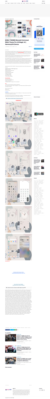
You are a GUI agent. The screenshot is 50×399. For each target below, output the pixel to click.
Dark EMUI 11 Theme (36, 185)
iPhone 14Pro (37, 140)
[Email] (31, 46)
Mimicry (38, 205)
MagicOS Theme (36, 142)
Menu (6, 1)
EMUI (37, 129)
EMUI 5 (35, 131)
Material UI (35, 205)
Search (43, 1)
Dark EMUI (27, 3)
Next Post (30, 385)
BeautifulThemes (41, 121)
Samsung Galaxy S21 (36, 209)
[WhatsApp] (14, 329)
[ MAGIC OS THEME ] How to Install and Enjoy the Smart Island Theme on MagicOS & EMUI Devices (24, 359)
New (38, 206)
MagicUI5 (39, 143)
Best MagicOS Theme (41, 182)
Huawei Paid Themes (36, 196)
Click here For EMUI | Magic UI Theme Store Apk (14, 98)
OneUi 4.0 (35, 207)
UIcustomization (39, 152)
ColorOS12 (42, 183)
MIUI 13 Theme (35, 206)
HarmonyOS (12, 3)
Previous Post (7, 385)
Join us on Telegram (39, 48)
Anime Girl (35, 121)
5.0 (34, 120)
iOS (34, 197)
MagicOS (41, 141)
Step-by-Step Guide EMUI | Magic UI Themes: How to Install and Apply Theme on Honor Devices (37, 55)
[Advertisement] (25, 10)
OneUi (21, 3)
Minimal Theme (41, 205)
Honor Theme (37, 195)
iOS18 (34, 140)
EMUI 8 (37, 131)
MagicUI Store (35, 143)
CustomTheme (35, 184)
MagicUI (39, 142)
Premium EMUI (41, 208)
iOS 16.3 (41, 197)
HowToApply (41, 195)
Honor (34, 195)
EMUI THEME (18, 327)
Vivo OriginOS (39, 153)
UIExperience (35, 153)
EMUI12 (35, 194)
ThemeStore (35, 152)
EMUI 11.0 (11, 327)
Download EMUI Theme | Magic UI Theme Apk (18, 285)
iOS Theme (18, 3)
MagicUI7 (35, 144)
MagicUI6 (42, 143)
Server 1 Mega (16, 284)
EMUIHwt (38, 194)
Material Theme (41, 144)
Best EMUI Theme (7, 327)
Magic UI (9, 3)
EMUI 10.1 (35, 130)
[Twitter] (30, 46)
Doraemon (40, 128)
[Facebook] (29, 46)
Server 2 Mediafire (20, 284)
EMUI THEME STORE (36, 133)
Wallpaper (42, 153)
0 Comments (15, 46)
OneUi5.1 (38, 207)
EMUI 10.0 (40, 129)
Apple (37, 121)
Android (24, 3)
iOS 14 (36, 197)
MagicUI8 (38, 144)
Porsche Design (37, 208)
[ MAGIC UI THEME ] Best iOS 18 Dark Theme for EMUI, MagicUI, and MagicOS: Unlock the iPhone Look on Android (24, 349)
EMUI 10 (15, 3)
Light (40, 140)
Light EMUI (35, 141)
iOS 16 (38, 197)
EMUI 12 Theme (14, 327)
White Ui (35, 154)
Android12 (42, 120)
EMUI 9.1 (42, 131)
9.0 (37, 120)
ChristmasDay (35, 183)
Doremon (35, 129)
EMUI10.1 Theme (41, 133)
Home (6, 3)
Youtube (30, 3)
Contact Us (33, 3)
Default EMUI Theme (36, 128)
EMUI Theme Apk (22, 327)
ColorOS (39, 183)
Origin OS (41, 207)
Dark (38, 184)
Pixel (34, 208)
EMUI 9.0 (40, 131)
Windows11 (38, 154)
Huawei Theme (40, 196)
